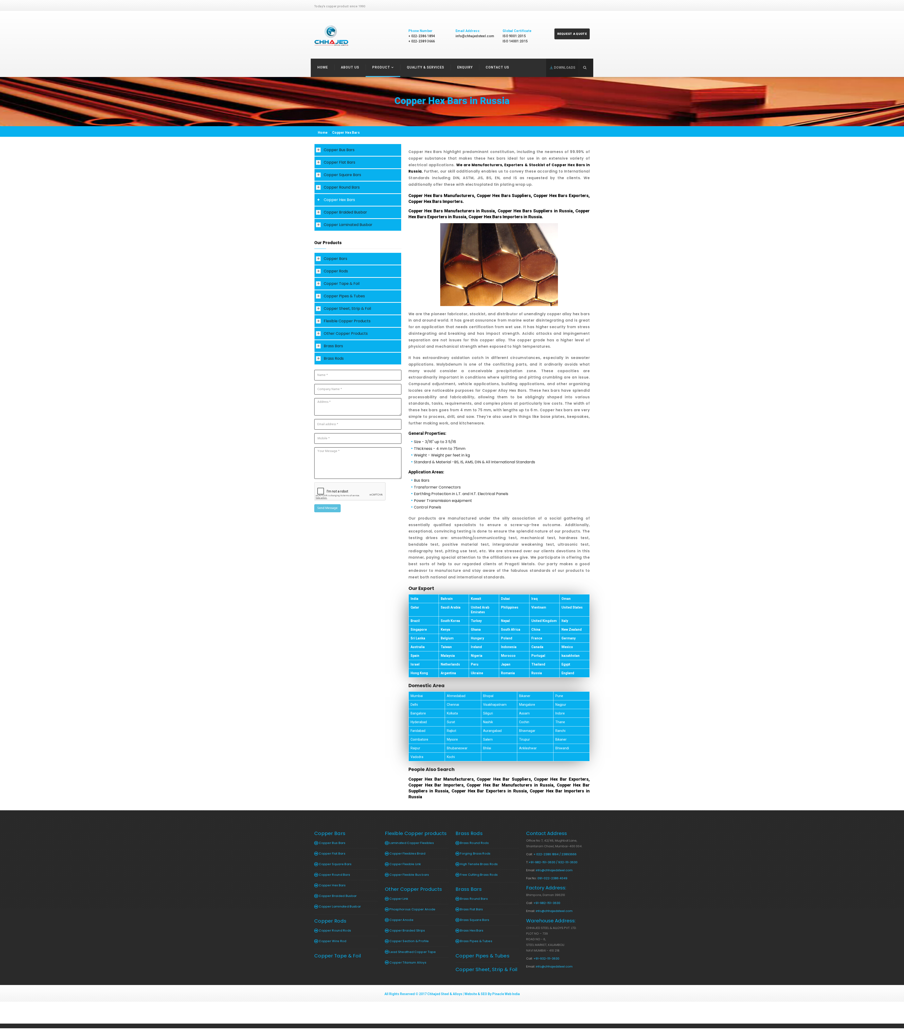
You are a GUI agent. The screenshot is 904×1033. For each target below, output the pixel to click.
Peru (474, 664)
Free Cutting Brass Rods (478, 874)
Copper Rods (336, 271)
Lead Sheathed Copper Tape (412, 952)
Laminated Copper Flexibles (411, 843)
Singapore (419, 629)
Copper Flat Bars (339, 162)
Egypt (565, 664)
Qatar (415, 607)
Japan (505, 664)
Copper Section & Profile (409, 941)
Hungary (477, 638)
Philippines (509, 607)
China (535, 629)
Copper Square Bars (342, 175)
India (414, 599)
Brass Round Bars (473, 898)
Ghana (476, 629)
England (567, 673)
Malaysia (448, 656)
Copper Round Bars (342, 187)
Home (322, 67)
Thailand (538, 664)
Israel (415, 664)
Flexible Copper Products (347, 321)
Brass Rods (334, 358)
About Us (350, 67)
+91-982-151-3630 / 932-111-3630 (553, 862)
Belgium (447, 638)
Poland (506, 638)
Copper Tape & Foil (341, 283)
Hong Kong (419, 673)
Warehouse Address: (551, 920)
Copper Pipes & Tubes (344, 296)
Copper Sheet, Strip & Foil (347, 308)
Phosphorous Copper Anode (412, 909)
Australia (418, 647)
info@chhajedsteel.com (475, 36)
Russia (536, 673)
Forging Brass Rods (475, 853)
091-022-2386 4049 (552, 878)
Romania (508, 673)
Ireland (476, 647)
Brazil (415, 621)
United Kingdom (544, 621)
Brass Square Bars (474, 920)
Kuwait (476, 599)
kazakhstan (570, 656)
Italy (564, 621)
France (536, 638)
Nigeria (476, 656)
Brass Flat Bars (471, 909)
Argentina (448, 673)
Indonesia (509, 647)
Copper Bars (335, 258)
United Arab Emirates (480, 609)
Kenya (445, 629)
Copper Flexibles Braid (407, 853)
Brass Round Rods (474, 843)
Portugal (538, 656)
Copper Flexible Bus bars (409, 874)
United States (572, 607)
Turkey (476, 621)
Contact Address (546, 833)
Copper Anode (401, 920)
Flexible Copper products (416, 833)
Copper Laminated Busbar (348, 224)
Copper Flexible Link (405, 864)
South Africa (510, 629)
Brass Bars (333, 346)
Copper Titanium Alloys (407, 962)
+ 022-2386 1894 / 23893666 (555, 854)
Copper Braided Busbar (345, 212)
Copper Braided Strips (407, 930)
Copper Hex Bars (346, 132)
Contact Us (497, 67)
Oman (566, 599)
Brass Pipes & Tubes (475, 941)
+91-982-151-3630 (546, 903)
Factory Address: (546, 887)
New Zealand (571, 629)
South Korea (450, 621)
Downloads (564, 67)
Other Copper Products (346, 333)
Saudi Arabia (450, 607)
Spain (415, 656)
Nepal (505, 621)
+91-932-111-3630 (546, 958)
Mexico (567, 647)
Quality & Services (425, 67)
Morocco (508, 656)
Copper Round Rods (334, 930)
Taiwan (446, 647)
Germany (568, 638)
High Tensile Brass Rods (478, 864)
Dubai (505, 599)
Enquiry (465, 67)
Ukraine (477, 673)
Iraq (534, 599)
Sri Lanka (418, 638)
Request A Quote (572, 34)
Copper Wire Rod (332, 941)
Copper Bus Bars (339, 150)
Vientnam (538, 607)
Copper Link (398, 898)
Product (381, 67)
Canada (537, 647)
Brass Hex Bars (471, 930)
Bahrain (447, 599)
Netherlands (450, 664)
